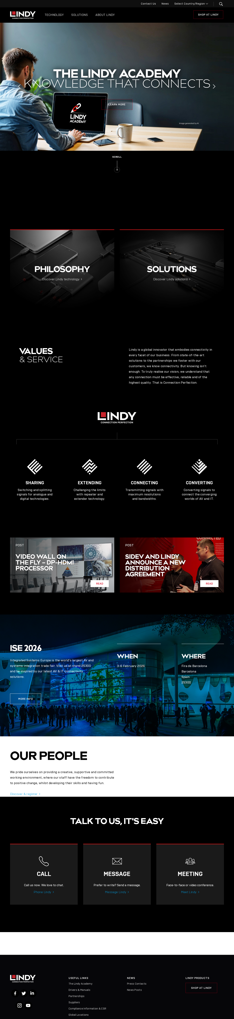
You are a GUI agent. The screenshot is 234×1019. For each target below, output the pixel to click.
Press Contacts (136, 983)
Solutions (79, 15)
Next (213, 87)
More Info (25, 698)
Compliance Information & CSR (87, 1008)
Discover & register (24, 794)
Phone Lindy (42, 892)
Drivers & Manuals (79, 990)
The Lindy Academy (80, 983)
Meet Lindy (189, 892)
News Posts (134, 990)
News (165, 3)
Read (99, 583)
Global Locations (79, 1014)
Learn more (117, 104)
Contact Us (148, 3)
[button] (219, 4)
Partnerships (77, 996)
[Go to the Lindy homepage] (23, 15)
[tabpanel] (117, 87)
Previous (20, 87)
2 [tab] (121, 138)
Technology (54, 15)
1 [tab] (112, 138)
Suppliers (74, 1002)
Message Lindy (115, 892)
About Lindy (105, 15)
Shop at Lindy (208, 14)
